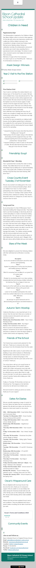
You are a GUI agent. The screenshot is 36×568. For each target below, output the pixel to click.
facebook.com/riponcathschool (19, 548)
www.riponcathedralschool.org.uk (18, 542)
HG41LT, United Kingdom (16, 544)
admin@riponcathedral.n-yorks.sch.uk (18, 540)
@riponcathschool (13, 550)
